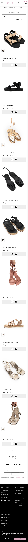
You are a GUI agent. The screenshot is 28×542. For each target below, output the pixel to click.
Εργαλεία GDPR (19, 490)
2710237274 (4, 495)
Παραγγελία (4, 523)
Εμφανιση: (19, 19)
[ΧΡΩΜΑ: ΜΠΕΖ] (2, 50)
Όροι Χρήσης (18, 505)
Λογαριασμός (4, 520)
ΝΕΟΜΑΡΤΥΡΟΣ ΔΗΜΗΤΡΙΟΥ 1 (5, 491)
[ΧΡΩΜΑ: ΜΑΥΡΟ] (2, 240)
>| (17, 450)
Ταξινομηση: (8, 17)
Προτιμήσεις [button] (8, 538)
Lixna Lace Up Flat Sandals (10, 153)
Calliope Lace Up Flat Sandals (11, 200)
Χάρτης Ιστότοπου (5, 514)
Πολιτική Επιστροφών (20, 496)
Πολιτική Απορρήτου (20, 503)
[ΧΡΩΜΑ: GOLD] (2, 145)
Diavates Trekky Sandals (9, 58)
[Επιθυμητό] (12, 64)
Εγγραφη (15, 474)
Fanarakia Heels (7, 389)
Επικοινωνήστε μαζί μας (7, 511)
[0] (23, 3)
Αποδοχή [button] (20, 538)
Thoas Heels (6, 295)
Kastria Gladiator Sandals (9, 247)
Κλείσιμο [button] (24, 528)
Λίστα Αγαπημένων (5, 526)
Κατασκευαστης (13, 7)
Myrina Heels (6, 437)
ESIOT (20, 7)
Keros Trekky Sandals (8, 105)
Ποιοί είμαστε (18, 493)
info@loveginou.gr (5, 497)
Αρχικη (5, 7)
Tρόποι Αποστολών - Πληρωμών (20, 499)
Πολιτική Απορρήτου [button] (6, 534)
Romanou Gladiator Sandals (10, 342)
